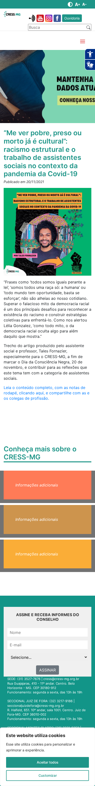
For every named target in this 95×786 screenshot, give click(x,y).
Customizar (47, 775)
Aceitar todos (47, 762)
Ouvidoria (72, 18)
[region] (47, 757)
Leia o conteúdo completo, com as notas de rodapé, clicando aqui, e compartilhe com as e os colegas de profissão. (46, 393)
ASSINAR (47, 670)
